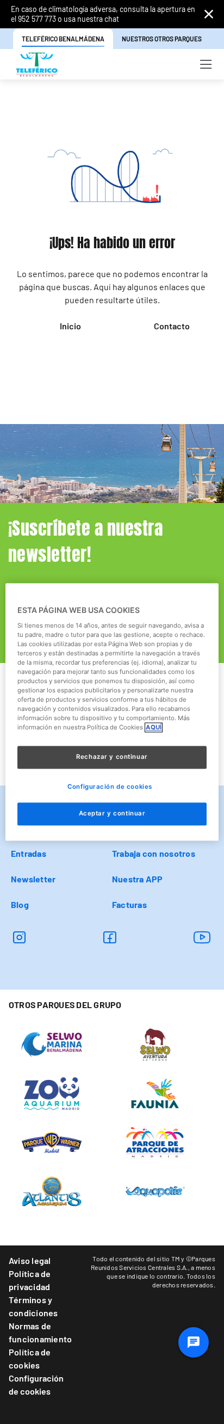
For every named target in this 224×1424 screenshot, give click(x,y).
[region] (111, 711)
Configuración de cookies (36, 1384)
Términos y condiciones (33, 1306)
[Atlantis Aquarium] (52, 1190)
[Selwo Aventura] (155, 1043)
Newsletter (33, 879)
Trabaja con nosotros (153, 853)
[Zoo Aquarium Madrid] (52, 1092)
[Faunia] (155, 1092)
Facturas (129, 904)
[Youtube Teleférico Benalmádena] (202, 937)
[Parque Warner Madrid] (52, 1141)
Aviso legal (30, 1260)
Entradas (28, 853)
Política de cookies (30, 1358)
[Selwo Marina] (52, 1043)
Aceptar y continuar (112, 814)
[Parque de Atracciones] (155, 1141)
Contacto (172, 326)
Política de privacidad (30, 1280)
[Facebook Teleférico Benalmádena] (109, 937)
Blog (20, 904)
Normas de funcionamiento (40, 1332)
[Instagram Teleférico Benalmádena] (19, 937)
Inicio (70, 326)
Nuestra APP (137, 879)
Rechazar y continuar (111, 757)
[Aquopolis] (155, 1190)
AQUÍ (153, 728)
